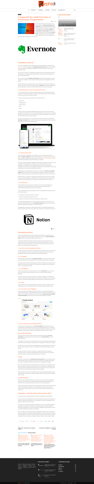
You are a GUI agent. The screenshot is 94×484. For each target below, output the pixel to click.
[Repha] (47, 4)
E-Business (33, 10)
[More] (53, 421)
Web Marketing (61, 10)
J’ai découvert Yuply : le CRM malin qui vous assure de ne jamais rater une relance (23, 444)
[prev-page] (18, 450)
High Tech (54, 10)
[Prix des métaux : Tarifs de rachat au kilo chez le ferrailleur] (41, 476)
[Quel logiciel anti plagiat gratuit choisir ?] (60, 44)
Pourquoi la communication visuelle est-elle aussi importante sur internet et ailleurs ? (70, 34)
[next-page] (20, 450)
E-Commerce (40, 10)
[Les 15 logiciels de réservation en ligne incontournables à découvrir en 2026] (37, 439)
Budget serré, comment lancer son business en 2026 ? (26, 428)
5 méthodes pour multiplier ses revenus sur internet (47, 428)
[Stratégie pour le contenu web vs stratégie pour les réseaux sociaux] (41, 466)
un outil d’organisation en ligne (49, 158)
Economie (47, 10)
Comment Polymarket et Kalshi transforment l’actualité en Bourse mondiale (69, 29)
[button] (74, 10)
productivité (20, 66)
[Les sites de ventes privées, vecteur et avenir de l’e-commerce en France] (60, 39)
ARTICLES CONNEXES (22, 432)
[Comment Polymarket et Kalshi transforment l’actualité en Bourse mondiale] (60, 30)
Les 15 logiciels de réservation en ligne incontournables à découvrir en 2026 (36, 444)
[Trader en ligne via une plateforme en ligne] (67, 21)
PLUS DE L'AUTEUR (31, 432)
